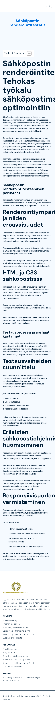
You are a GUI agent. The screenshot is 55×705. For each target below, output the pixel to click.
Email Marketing (10, 620)
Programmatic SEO (11, 624)
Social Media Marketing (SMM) (16, 631)
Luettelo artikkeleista (12, 638)
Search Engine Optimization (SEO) (18, 634)
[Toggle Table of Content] (28, 53)
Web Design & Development (16, 627)
